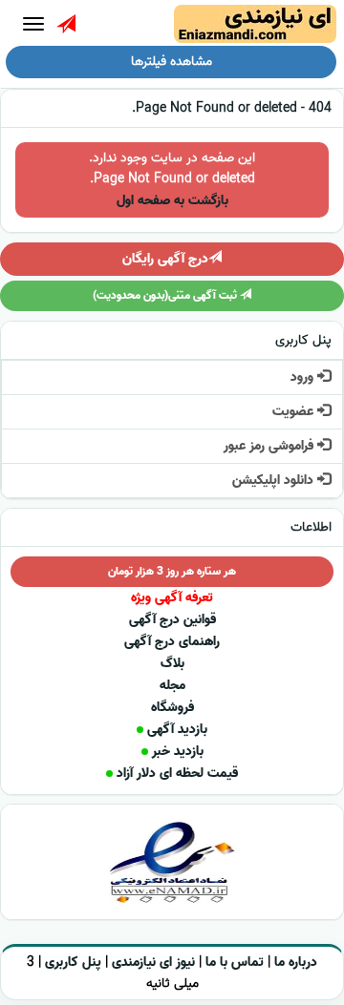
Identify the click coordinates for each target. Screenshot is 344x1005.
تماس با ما (234, 963)
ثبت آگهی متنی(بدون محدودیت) (166, 295)
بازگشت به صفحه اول (172, 201)
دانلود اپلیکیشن (274, 481)
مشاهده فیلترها (171, 62)
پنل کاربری (73, 963)
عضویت (294, 412)
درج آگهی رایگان (165, 259)
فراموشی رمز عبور (270, 446)
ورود (303, 377)
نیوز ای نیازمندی (153, 963)
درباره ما (295, 963)
